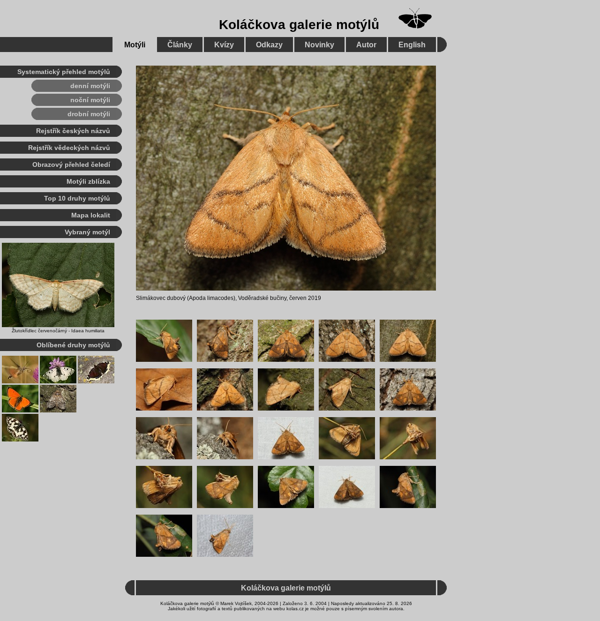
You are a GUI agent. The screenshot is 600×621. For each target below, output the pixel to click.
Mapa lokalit (90, 215)
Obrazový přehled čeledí (71, 164)
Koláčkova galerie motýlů (299, 24)
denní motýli (90, 86)
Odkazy (269, 45)
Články (179, 45)
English (412, 45)
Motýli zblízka (88, 181)
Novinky (319, 45)
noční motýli (90, 100)
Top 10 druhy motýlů (77, 198)
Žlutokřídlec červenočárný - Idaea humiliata (58, 330)
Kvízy (224, 45)
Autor (366, 45)
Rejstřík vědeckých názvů (69, 147)
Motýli (134, 45)
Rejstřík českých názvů (73, 131)
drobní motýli (89, 114)
